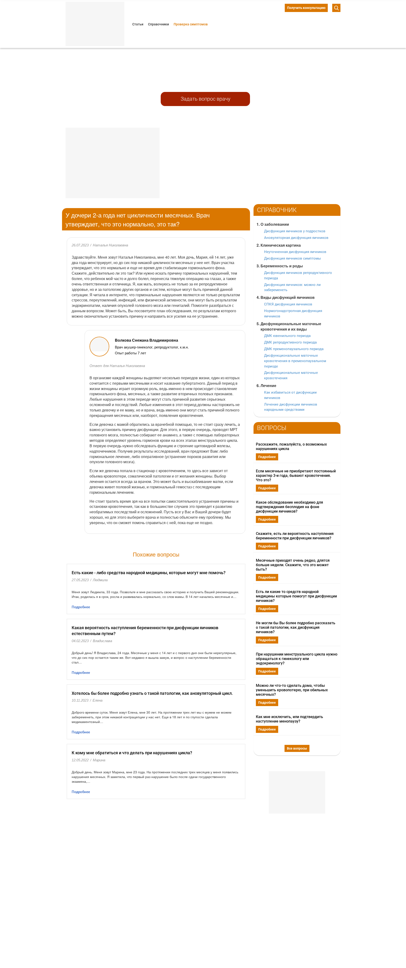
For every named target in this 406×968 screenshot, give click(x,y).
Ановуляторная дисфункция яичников (296, 238)
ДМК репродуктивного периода (290, 342)
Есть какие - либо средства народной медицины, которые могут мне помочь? (149, 572)
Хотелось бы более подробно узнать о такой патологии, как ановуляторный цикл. (152, 693)
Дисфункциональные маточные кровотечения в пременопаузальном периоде (295, 360)
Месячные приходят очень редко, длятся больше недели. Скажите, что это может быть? (293, 565)
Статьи (137, 24)
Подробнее (81, 607)
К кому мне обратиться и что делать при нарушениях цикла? (132, 752)
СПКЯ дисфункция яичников (288, 304)
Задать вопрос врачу (205, 99)
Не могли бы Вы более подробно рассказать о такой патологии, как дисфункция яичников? (295, 627)
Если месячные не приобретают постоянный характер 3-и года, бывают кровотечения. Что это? (296, 475)
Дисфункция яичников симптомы (292, 258)
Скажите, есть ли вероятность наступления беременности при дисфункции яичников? (295, 535)
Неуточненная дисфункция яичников (295, 252)
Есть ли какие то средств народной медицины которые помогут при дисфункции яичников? (296, 596)
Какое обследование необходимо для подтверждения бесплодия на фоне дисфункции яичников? (289, 507)
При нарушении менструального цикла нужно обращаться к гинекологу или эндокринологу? (296, 658)
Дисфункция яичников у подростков (294, 231)
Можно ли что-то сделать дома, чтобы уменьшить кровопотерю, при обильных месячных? (292, 690)
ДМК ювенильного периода (287, 336)
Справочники (158, 24)
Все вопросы (297, 748)
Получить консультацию (306, 8)
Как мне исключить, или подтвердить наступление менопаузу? (289, 719)
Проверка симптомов (191, 24)
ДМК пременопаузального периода (294, 349)
